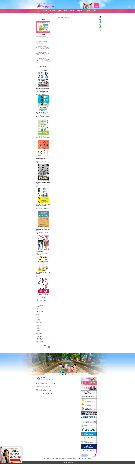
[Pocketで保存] (100, 25)
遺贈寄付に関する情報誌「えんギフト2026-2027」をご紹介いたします (43, 54)
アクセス (90, 1)
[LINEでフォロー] (51, 393)
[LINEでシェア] (100, 27)
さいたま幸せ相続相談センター (68, 462)
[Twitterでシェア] (100, 17)
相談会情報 (44, 41)
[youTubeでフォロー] (48, 393)
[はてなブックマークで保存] (100, 22)
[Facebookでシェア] (100, 20)
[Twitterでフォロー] (43, 393)
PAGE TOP (131, 449)
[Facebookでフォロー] (41, 393)
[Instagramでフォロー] (46, 393)
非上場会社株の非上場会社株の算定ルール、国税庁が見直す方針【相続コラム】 (43, 48)
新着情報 (44, 36)
